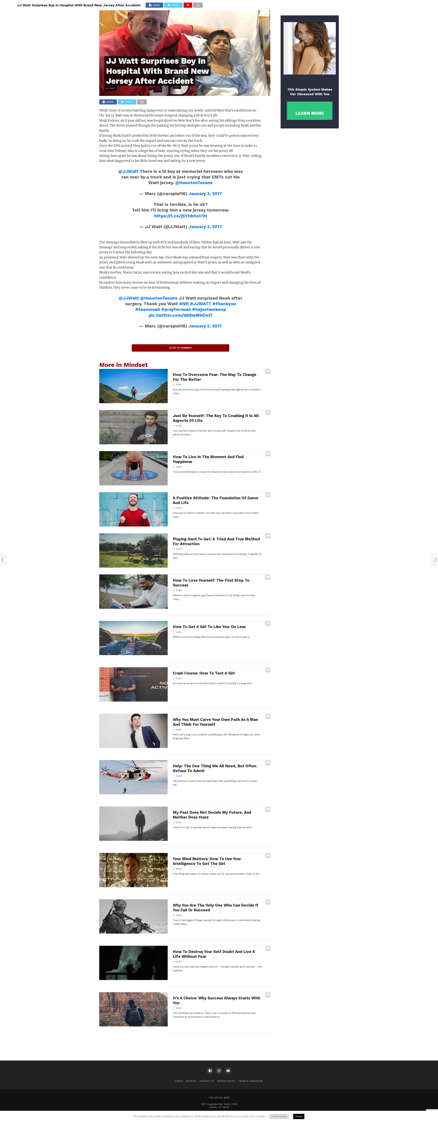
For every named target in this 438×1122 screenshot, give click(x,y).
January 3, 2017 (205, 193)
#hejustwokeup (209, 309)
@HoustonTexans (194, 182)
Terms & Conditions (250, 1081)
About (179, 1081)
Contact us (206, 1081)
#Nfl (184, 303)
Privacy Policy (226, 1081)
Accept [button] (298, 1116)
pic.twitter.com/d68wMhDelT (181, 315)
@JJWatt (128, 171)
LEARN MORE (309, 113)
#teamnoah (147, 309)
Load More (184, 1042)
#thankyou (224, 303)
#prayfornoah (176, 309)
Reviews (191, 1081)
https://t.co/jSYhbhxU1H (180, 215)
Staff (179, 385)
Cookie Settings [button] (279, 1116)
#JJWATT (200, 303)
